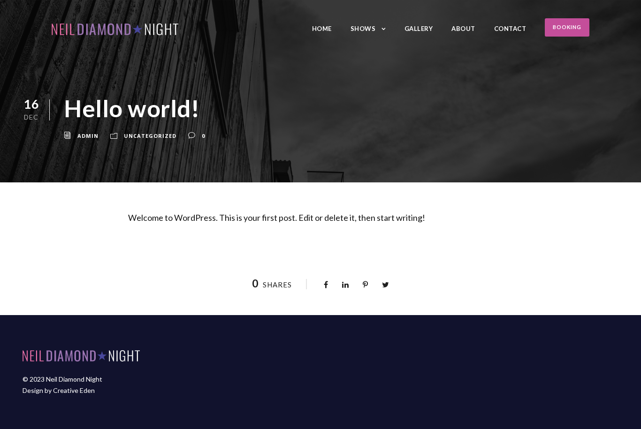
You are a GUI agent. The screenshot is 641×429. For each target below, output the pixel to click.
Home (322, 28)
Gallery (418, 28)
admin (88, 135)
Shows (363, 28)
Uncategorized (150, 135)
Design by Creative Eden (59, 390)
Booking (567, 27)
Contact (510, 28)
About (463, 28)
